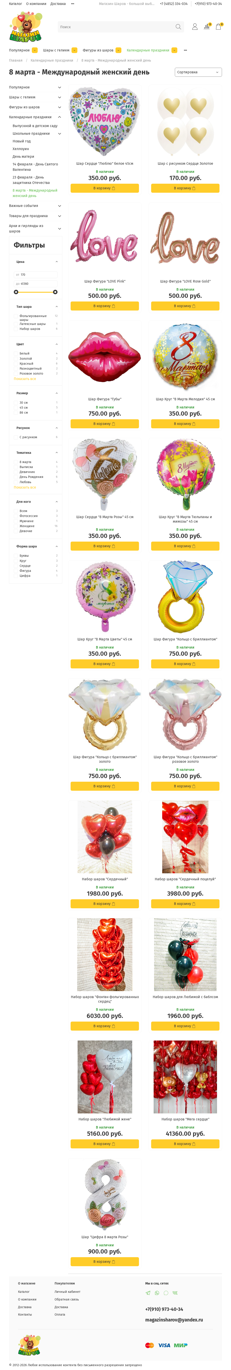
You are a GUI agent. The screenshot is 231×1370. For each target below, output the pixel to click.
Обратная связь (67, 1299)
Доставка (58, 4)
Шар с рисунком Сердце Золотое (185, 163)
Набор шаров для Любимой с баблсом (185, 997)
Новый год (22, 141)
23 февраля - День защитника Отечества (31, 180)
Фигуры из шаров (98, 50)
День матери (23, 156)
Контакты (25, 1315)
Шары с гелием (56, 50)
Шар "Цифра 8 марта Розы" (104, 1237)
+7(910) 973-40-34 (208, 4)
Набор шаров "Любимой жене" (105, 1119)
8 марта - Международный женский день (35, 193)
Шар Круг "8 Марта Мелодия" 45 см (185, 399)
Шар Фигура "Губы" (104, 399)
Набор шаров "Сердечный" (105, 879)
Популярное (19, 50)
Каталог (15, 4)
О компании (36, 4)
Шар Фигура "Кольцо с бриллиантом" (185, 639)
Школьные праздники (31, 133)
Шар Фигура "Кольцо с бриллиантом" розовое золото (185, 759)
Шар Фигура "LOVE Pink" (104, 281)
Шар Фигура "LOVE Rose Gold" (185, 281)
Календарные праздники (148, 50)
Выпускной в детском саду (35, 126)
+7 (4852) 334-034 (174, 4)
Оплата (60, 1315)
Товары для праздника (28, 216)
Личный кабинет (67, 1292)
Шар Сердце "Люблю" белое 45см (104, 163)
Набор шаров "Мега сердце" (185, 1119)
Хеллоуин (21, 149)
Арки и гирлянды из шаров (26, 228)
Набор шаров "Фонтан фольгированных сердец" (105, 999)
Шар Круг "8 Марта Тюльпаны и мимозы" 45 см (185, 519)
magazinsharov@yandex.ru (174, 1320)
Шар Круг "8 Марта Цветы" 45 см (104, 639)
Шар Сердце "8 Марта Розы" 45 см (105, 517)
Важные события (23, 206)
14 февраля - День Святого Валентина (35, 167)
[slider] (16, 292)
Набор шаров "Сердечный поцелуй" (185, 879)
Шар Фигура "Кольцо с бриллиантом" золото (105, 759)
